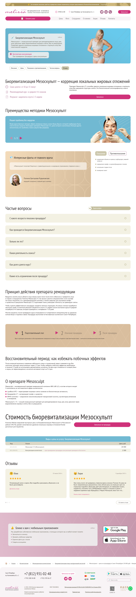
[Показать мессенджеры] (130, 588)
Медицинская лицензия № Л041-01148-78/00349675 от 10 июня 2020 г (83, 587)
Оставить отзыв (123, 502)
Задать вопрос (97, 208)
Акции (95, 18)
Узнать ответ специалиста (81, 494)
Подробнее (104, 4)
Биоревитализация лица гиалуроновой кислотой (70, 563)
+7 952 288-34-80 (29, 578)
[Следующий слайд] (11, 138)
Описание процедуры (73, 332)
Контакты (111, 18)
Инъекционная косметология (42, 563)
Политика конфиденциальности (93, 592)
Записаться (124, 12)
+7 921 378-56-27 (45, 578)
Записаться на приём (68, 573)
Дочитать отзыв (14, 489)
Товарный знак (76, 592)
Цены (61, 18)
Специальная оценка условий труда (58, 592)
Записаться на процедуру (102, 425)
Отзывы (103, 18)
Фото (67, 18)
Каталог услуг (30, 18)
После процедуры (110, 332)
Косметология (24, 563)
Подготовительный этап (34, 332)
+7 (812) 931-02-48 (37, 573)
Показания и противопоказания (36, 68)
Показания (101, 153)
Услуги (13, 563)
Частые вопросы (55, 68)
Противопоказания (117, 153)
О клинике (86, 18)
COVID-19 (112, 592)
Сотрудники (76, 18)
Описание (14, 68)
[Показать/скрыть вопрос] (125, 218)
